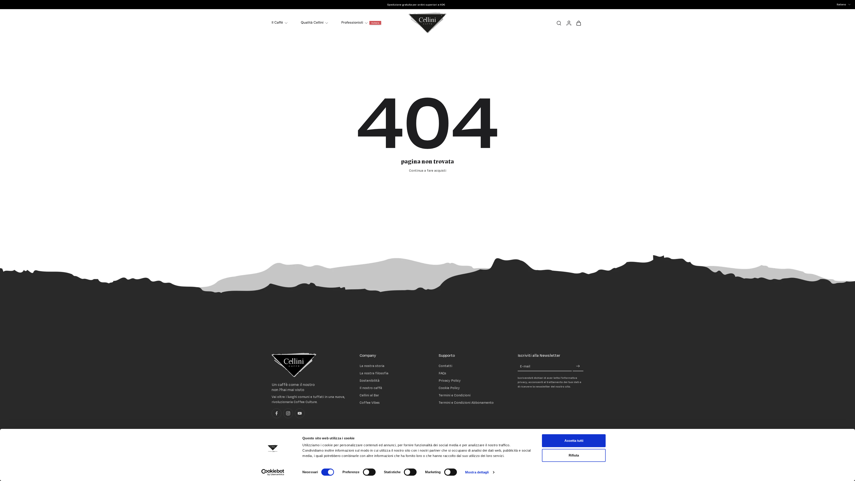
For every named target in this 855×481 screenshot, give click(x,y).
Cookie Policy (449, 387)
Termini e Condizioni (454, 395)
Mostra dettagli (477, 472)
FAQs (442, 373)
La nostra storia (372, 365)
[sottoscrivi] (578, 366)
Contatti (445, 365)
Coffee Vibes (370, 402)
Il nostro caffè (371, 387)
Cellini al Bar (369, 395)
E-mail (525, 366)
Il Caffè (277, 22)
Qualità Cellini (312, 22)
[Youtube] (300, 413)
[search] (559, 22)
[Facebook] (276, 413)
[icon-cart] (578, 23)
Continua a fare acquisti (427, 170)
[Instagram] (288, 413)
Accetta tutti (573, 440)
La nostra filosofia (374, 373)
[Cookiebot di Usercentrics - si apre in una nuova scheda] (272, 472)
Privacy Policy (450, 380)
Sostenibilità (369, 380)
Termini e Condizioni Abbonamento (466, 402)
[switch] (369, 472)
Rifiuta (574, 455)
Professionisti (352, 22)
